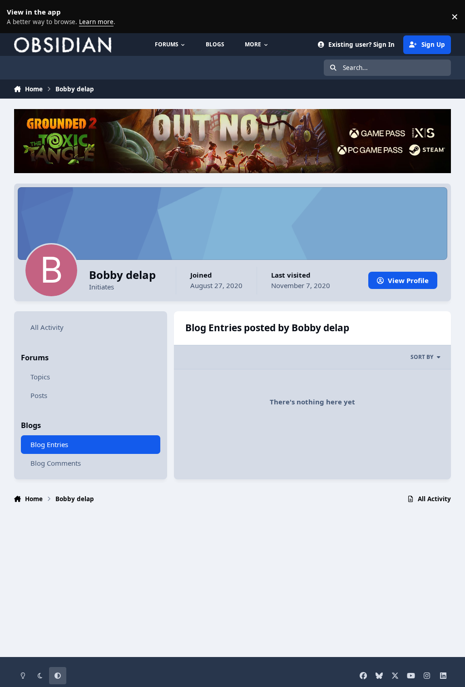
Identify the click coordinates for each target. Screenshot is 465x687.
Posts (38, 395)
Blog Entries (49, 444)
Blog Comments (55, 463)
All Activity (47, 327)
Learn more (18, 16)
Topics (40, 376)
